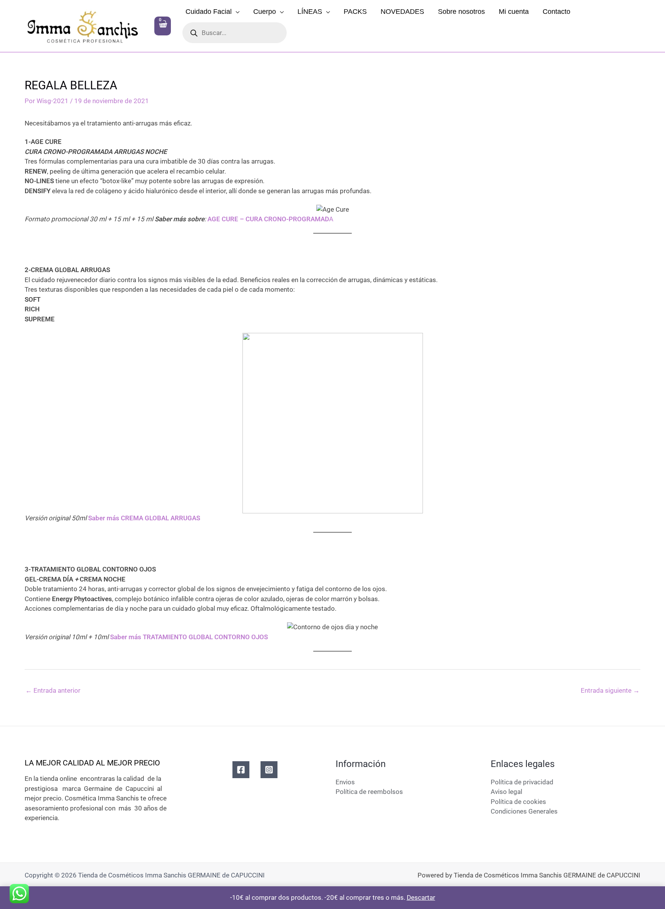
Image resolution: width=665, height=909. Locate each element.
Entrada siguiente (610, 690)
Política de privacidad (522, 782)
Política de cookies (518, 801)
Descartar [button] (421, 897)
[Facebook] (240, 769)
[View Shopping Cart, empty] (162, 26)
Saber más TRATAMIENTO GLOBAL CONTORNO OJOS (189, 637)
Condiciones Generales (524, 811)
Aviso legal (506, 791)
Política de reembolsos (369, 791)
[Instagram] (269, 769)
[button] (235, 11)
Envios (345, 782)
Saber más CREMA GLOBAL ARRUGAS (144, 518)
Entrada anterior (52, 690)
